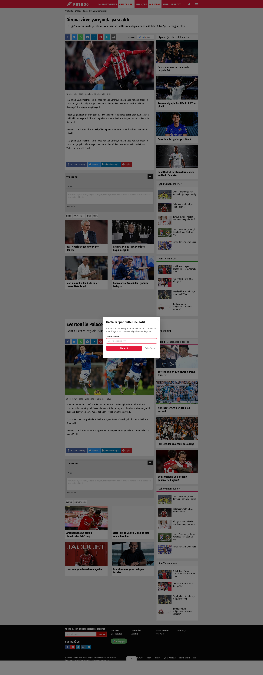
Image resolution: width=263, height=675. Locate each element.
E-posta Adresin (112, 336)
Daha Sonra (150, 348)
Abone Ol (124, 348)
